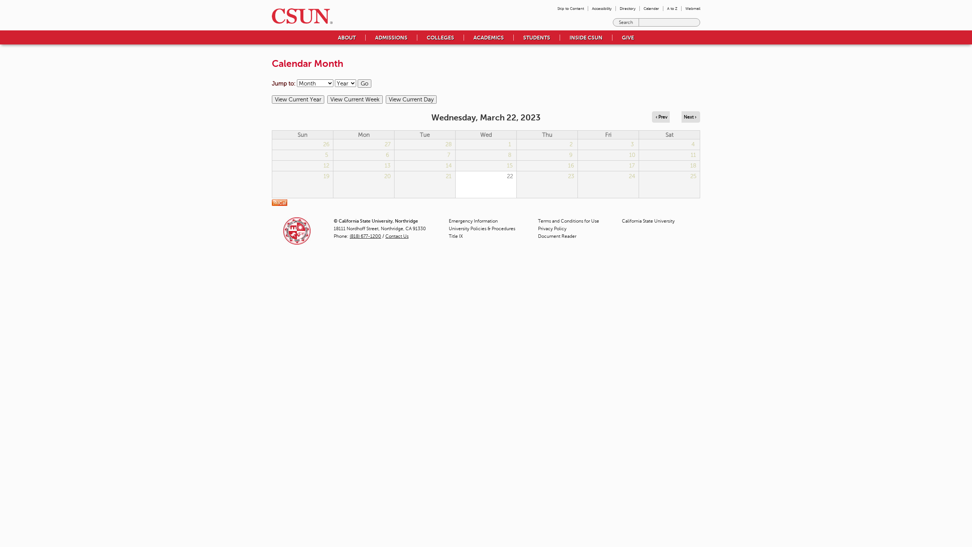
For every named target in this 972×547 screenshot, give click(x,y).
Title (456, 236)
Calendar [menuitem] (651, 8)
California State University (648, 221)
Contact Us (397, 236)
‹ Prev (661, 117)
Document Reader (557, 236)
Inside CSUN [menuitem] (586, 38)
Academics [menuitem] (488, 38)
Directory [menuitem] (628, 8)
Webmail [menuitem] (692, 8)
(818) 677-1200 (365, 236)
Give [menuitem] (628, 38)
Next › (690, 117)
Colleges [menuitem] (440, 38)
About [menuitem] (347, 38)
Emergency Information (473, 221)
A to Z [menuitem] (672, 8)
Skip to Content (570, 8)
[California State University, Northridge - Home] (300, 16)
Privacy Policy (552, 228)
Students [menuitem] (536, 38)
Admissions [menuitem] (391, 38)
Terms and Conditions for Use (568, 221)
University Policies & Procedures (482, 228)
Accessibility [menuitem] (602, 8)
